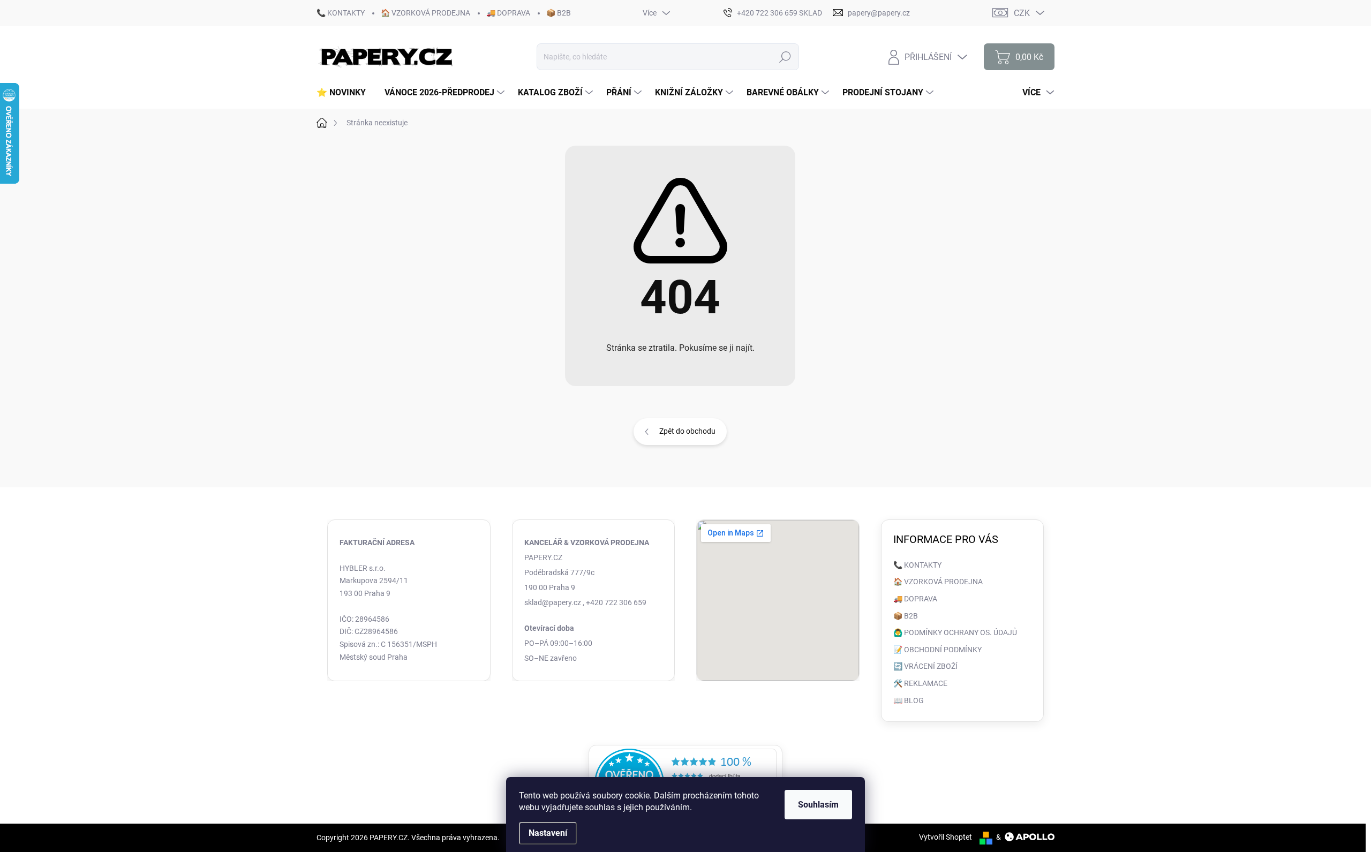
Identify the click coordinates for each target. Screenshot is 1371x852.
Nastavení (548, 833)
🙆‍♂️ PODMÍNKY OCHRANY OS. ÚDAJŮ (955, 632)
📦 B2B (558, 13)
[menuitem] (345, 93)
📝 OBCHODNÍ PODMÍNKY (937, 649)
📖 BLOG (908, 700)
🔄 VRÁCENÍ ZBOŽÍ (925, 666)
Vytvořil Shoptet (945, 837)
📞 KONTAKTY (341, 13)
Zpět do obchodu (687, 431)
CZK (1022, 13)
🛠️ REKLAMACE (920, 683)
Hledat (785, 56)
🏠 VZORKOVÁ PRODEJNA (425, 13)
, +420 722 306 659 (614, 602)
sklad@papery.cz (552, 602)
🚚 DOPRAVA (508, 13)
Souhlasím (818, 805)
